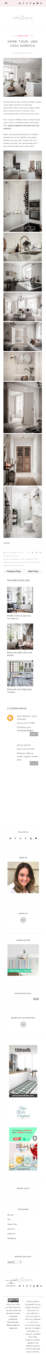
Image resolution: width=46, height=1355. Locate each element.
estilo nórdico (27, 559)
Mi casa (10, 1215)
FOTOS (6, 543)
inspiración (7, 566)
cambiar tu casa (22, 36)
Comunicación (20, 53)
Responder (34, 734)
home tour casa (14, 562)
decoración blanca (11, 556)
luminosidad (18, 566)
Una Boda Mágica (25, 730)
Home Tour (12, 1224)
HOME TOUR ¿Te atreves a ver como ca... (19, 617)
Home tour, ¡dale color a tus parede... (19, 653)
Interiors (11, 1229)
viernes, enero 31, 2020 (26, 723)
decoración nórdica (11, 559)
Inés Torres (14, 1307)
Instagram (11, 1238)
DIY (9, 1219)
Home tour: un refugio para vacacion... (19, 690)
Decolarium (24, 745)
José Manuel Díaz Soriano (27, 717)
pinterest (11, 1233)
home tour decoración (31, 562)
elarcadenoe (11, 1286)
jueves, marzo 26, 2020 (25, 749)
